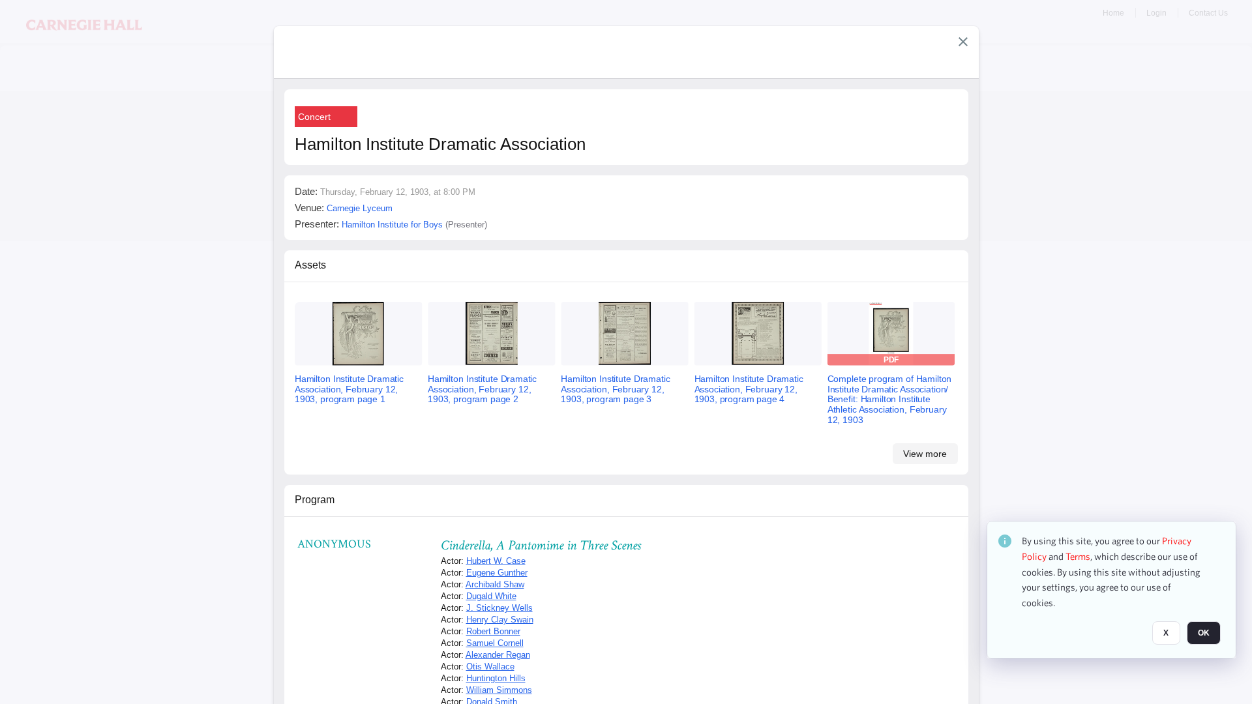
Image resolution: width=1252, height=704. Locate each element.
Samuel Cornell (495, 643)
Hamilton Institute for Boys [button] (392, 224)
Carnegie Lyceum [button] (360, 208)
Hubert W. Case (496, 561)
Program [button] (315, 499)
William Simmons (499, 690)
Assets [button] (310, 265)
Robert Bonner (493, 631)
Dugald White (491, 596)
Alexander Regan (498, 655)
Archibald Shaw (495, 584)
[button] (963, 42)
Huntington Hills (496, 678)
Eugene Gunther (497, 573)
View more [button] (925, 453)
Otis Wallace (490, 666)
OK (1204, 633)
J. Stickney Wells (499, 608)
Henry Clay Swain (499, 619)
